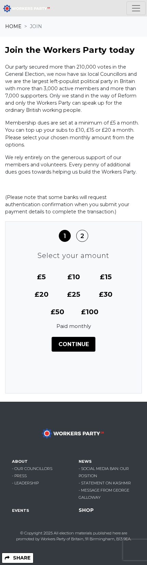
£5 (41, 277)
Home (13, 26)
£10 (73, 277)
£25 (73, 294)
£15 (106, 277)
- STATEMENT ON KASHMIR (105, 483)
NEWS (85, 461)
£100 (89, 312)
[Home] (27, 8)
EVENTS (20, 510)
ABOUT (20, 461)
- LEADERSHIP (25, 483)
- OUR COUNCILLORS (32, 468)
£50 (57, 312)
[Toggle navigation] (136, 8)
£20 (42, 294)
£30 (105, 294)
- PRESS (19, 475)
